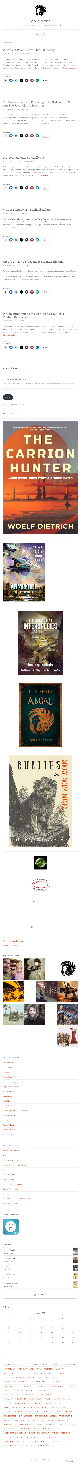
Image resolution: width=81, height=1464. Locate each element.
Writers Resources (13, 1446)
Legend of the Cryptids (62, 1416)
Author (26, 1373)
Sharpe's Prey (8, 1266)
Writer (50, 1441)
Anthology (9, 1369)
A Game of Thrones (27, 1365)
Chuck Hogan (8, 1067)
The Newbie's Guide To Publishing (16, 1198)
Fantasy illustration (40, 1399)
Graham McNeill (9, 1091)
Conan (61, 1373)
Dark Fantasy (42, 1382)
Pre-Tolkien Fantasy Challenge (24, 157)
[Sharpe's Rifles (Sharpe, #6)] (75, 1279)
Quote (5, 161)
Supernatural (49, 1429)
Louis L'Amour (8, 1106)
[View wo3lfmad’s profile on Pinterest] (11, 368)
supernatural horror (15, 1433)
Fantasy (72, 1386)
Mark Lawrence (9, 1115)
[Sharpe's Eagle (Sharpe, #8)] (75, 1255)
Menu (42, 34)
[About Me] (13, 969)
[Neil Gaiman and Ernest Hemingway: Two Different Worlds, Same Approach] (34, 1015)
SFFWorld (7, 1194)
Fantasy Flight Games (15, 1399)
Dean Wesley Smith (10, 1160)
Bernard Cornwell (9, 1063)
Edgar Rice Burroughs (11, 1087)
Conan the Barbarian (14, 1377)
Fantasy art (41, 1390)
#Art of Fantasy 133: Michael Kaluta (27, 209)
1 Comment (22, 213)
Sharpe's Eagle (9, 1250)
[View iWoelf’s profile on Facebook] (4, 368)
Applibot (22, 1369)
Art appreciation (44, 1369)
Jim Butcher (7, 1096)
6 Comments (25, 53)
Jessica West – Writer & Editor (14, 1165)
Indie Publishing (64, 1412)
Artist (59, 1369)
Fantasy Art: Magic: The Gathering (21, 1395)
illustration (31, 1412)
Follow (8, 397)
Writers (61, 1441)
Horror (18, 1412)
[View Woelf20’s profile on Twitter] (6, 368)
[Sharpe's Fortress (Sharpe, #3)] (75, 1287)
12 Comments (23, 109)
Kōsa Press (7, 1170)
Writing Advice (44, 1446)
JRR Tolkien (41, 1416)
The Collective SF (10, 1134)
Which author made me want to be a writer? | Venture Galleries (33, 315)
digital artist (11, 1386)
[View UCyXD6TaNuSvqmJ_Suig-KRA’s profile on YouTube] (16, 368)
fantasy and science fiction (18, 1390)
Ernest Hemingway (55, 1386)
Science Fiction (54, 1424)
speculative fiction (29, 1429)
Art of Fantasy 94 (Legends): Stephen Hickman (34, 261)
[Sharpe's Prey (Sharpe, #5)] (75, 1271)
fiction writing (22, 1403)
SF (73, 1424)
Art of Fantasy (11, 1373)
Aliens (43, 1365)
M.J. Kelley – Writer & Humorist (15, 1111)
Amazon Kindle (67, 1365)
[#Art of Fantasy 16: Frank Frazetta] (67, 992)
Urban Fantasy (33, 1437)
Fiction (7, 1403)
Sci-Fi (40, 1424)
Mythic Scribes (8, 1179)
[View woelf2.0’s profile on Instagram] (8, 368)
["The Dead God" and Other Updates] (67, 1037)
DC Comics (57, 1382)
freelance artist (12, 1407)
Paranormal (63, 1420)
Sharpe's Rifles (9, 1275)
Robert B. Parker (9, 1125)
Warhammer (50, 1437)
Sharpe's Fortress (10, 1283)
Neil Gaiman (7, 1120)
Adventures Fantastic (11, 1151)
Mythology (33, 1420)
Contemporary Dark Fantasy (18, 1382)
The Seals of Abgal (13, 1437)
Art (31, 1369)
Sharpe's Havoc (9, 1258)
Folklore (37, 1403)
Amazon (53, 1365)
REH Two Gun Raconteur (12, 1184)
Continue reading (69, 68)
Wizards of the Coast (15, 1441)
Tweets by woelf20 (10, 945)
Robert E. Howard (9, 1130)
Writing (30, 1446)
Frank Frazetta (53, 1403)
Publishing (9, 1424)
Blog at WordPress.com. (40, 1460)
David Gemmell (9, 1077)
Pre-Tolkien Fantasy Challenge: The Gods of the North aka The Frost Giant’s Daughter (39, 103)
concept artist (51, 1377)
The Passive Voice (10, 1203)
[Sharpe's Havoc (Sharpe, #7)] (75, 1262)
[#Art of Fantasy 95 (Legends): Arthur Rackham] (34, 969)
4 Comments (30, 161)
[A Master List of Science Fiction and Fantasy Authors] (67, 969)
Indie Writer (10, 1416)
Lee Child (6, 1101)
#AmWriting (10, 1365)
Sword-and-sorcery (39, 1433)
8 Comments (23, 321)
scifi (67, 1424)
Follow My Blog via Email (15, 379)
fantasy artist (48, 1395)
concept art (34, 1377)
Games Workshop (59, 1407)
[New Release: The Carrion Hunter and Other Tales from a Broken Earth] (46, 992)
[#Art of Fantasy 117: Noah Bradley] (13, 992)
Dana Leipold (8, 1072)
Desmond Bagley (9, 1082)
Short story (10, 1429)
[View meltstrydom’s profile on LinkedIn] (13, 368)
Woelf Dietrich (40, 21)
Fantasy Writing (61, 1399)
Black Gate (7, 1155)
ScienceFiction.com (10, 1189)
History (8, 1412)
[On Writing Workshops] (13, 1015)
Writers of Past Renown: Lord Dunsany (29, 50)
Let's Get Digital (9, 1175)
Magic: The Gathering (14, 1420)
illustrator (47, 1412)
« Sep (5, 1354)
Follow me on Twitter (13, 941)
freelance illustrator (36, 1407)
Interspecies (25, 1416)
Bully (52, 1373)
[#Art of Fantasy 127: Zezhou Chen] (67, 1015)
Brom (43, 1373)
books (35, 1373)
